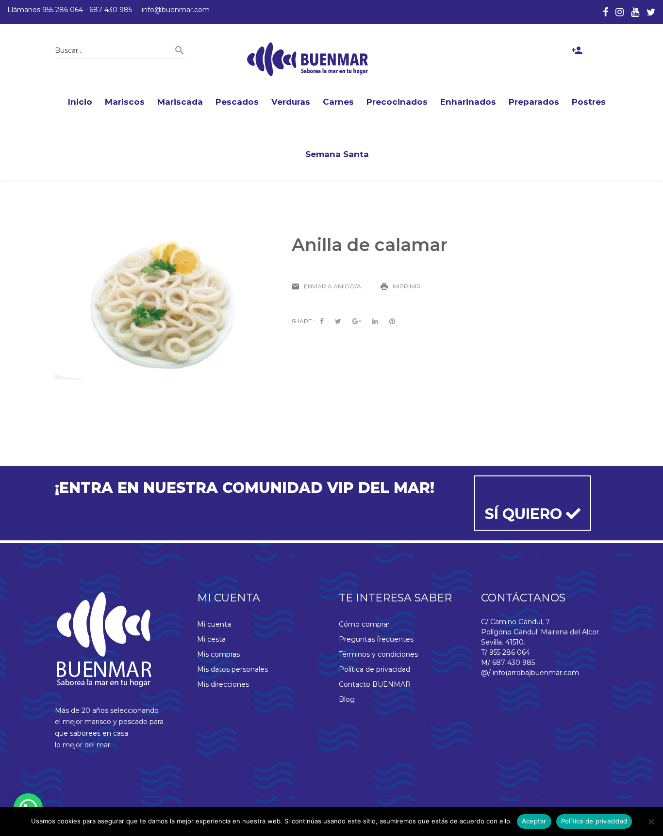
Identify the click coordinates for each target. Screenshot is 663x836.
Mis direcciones (223, 684)
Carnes (338, 102)
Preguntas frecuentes (376, 639)
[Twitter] (651, 12)
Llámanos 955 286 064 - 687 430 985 (69, 9)
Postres (589, 102)
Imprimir (407, 286)
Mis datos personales (232, 669)
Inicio (80, 102)
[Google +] (356, 321)
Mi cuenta (214, 624)
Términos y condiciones (378, 654)
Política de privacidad (374, 669)
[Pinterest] (392, 321)
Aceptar (534, 821)
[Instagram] (619, 12)
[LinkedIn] (375, 321)
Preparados (534, 102)
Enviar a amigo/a (332, 286)
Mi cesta (211, 639)
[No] (651, 821)
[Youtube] (635, 12)
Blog (347, 699)
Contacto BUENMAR (375, 684)
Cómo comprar (364, 624)
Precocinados (397, 102)
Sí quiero (525, 514)
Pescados (237, 102)
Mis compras (218, 654)
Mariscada (180, 102)
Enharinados (468, 102)
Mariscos (125, 102)
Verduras (290, 102)
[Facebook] (605, 12)
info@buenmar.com (176, 9)
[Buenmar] (307, 59)
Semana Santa (337, 154)
